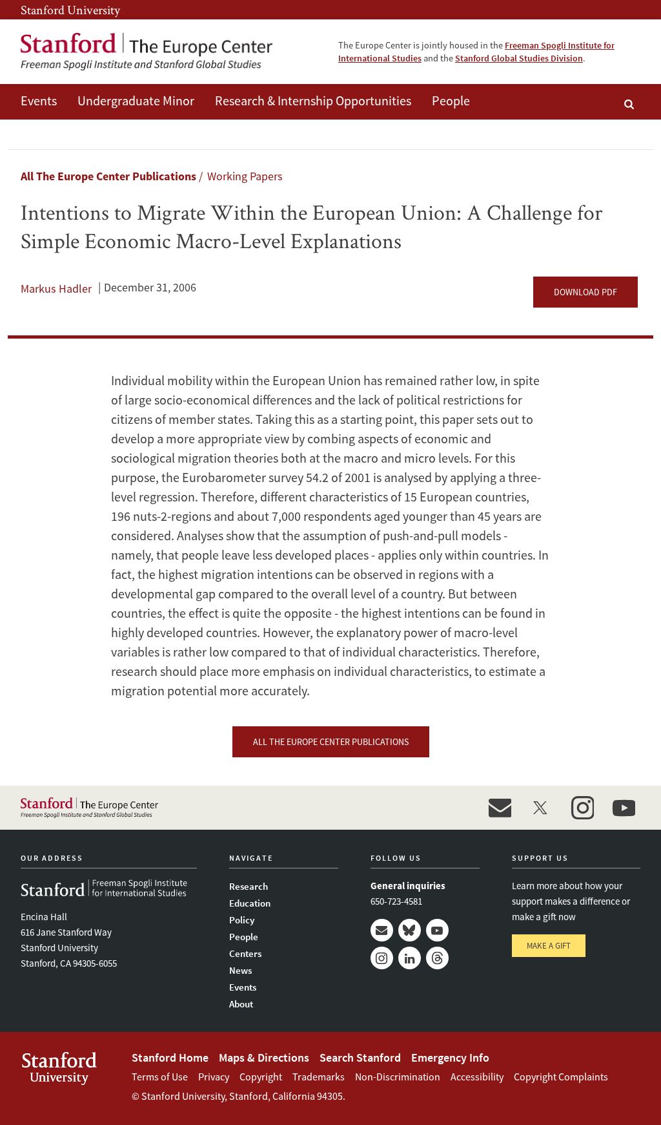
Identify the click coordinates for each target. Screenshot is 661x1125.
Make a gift (549, 945)
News (240, 970)
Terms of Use (160, 1076)
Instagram (382, 958)
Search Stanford (360, 1057)
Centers (245, 953)
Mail (382, 930)
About (241, 1004)
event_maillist (499, 807)
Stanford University (70, 9)
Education (249, 903)
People (451, 100)
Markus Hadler (56, 288)
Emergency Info (450, 1057)
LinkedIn (409, 958)
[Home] (146, 51)
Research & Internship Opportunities (313, 100)
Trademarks (318, 1076)
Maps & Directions (264, 1057)
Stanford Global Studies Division (519, 58)
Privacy (213, 1076)
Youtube (437, 930)
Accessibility (477, 1076)
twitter (541, 807)
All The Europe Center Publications (108, 176)
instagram (582, 807)
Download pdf (585, 292)
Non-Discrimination (397, 1076)
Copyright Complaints (561, 1076)
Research (248, 886)
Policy (241, 920)
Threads (437, 958)
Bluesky (409, 930)
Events (39, 100)
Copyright (260, 1076)
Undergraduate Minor (135, 100)
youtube (623, 807)
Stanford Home (170, 1057)
